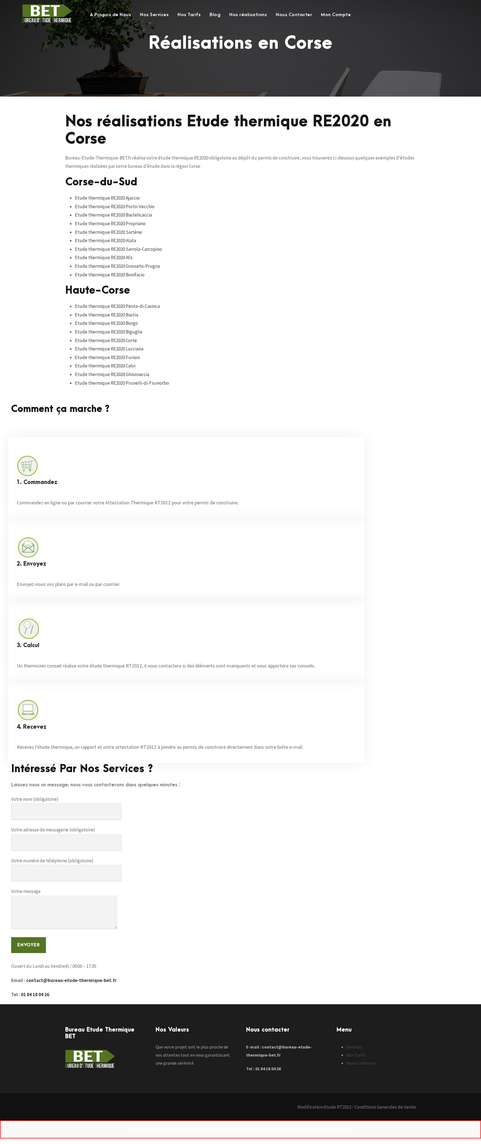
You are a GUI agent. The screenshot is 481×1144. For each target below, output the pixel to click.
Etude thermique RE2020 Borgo (106, 323)
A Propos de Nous (110, 14)
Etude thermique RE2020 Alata (105, 240)
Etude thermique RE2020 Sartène (108, 232)
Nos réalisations (248, 14)
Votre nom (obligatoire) (34, 799)
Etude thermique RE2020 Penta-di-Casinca (117, 306)
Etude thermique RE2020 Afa (103, 257)
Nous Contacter (294, 14)
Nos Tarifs (189, 14)
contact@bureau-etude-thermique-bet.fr (71, 980)
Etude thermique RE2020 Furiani (107, 357)
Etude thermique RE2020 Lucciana (109, 349)
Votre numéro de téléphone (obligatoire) (52, 861)
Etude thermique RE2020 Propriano (110, 223)
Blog (215, 14)
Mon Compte (336, 14)
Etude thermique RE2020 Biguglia (108, 332)
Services (354, 1047)
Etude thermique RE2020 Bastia (106, 315)
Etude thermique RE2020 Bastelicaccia (113, 215)
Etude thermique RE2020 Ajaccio (107, 198)
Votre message (26, 891)
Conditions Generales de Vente (385, 1107)
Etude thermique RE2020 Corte (106, 340)
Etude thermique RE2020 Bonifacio (109, 275)
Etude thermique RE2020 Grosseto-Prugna (117, 266)
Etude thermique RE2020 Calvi (105, 366)
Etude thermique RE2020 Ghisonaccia (112, 374)
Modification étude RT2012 (324, 1107)
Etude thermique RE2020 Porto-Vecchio (114, 206)
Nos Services (154, 14)
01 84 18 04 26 (35, 994)
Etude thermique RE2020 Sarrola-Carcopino (118, 249)
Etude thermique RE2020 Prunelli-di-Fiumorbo (122, 383)
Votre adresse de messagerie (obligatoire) (53, 830)
